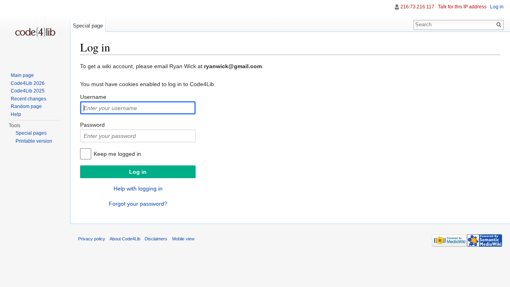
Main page (22, 75)
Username (93, 97)
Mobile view (183, 238)
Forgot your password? (138, 204)
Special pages (31, 133)
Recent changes (28, 99)
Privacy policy (91, 238)
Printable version (34, 141)
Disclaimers (156, 238)
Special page (88, 26)
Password (92, 125)
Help (16, 114)
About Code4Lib (125, 238)
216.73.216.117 (417, 7)
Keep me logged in (117, 154)
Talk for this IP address (462, 7)
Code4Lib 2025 (28, 91)
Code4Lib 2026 (28, 83)
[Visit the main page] (35, 32)
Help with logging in (138, 188)
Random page (26, 106)
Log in (497, 7)
